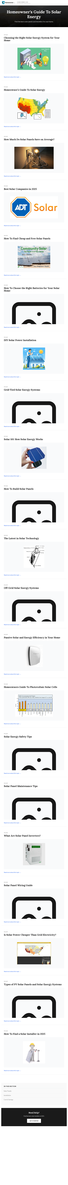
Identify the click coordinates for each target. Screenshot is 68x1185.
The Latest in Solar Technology (21, 538)
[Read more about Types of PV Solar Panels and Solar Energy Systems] (34, 1003)
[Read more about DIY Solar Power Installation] (34, 359)
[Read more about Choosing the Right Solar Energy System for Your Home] (34, 59)
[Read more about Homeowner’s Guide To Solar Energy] (34, 108)
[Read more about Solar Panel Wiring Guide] (34, 904)
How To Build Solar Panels (19, 488)
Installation (7, 1095)
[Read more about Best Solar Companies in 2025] (34, 207)
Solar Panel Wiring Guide (18, 885)
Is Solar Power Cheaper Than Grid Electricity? (30, 934)
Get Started (34, 1121)
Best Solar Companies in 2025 (20, 189)
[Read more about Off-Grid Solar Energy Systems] (34, 606)
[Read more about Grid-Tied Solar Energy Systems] (34, 408)
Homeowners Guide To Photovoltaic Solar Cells (30, 687)
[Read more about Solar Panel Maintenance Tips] (34, 804)
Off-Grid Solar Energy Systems (21, 587)
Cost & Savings (8, 1099)
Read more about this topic (12, 77)
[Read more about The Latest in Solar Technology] (34, 557)
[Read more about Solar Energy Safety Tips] (34, 755)
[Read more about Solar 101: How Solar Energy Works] (34, 458)
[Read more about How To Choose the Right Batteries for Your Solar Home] (34, 309)
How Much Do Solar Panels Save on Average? (29, 139)
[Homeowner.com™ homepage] (8, 3)
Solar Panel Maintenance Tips (21, 786)
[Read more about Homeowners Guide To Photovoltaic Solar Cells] (34, 705)
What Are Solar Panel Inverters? (22, 835)
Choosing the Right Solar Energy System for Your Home (32, 39)
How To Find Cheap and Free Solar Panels (27, 238)
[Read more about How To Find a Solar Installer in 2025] (34, 1052)
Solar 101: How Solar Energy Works (23, 439)
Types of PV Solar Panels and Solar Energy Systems (33, 984)
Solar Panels (7, 1091)
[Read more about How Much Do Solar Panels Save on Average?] (34, 158)
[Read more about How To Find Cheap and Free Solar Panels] (34, 257)
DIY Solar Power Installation (20, 340)
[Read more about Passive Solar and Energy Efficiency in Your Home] (34, 656)
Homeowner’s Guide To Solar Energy (24, 89)
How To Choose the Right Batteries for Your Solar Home (32, 289)
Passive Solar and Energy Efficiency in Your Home (32, 637)
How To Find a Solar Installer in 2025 (24, 1033)
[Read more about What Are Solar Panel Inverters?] (34, 854)
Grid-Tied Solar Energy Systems (22, 389)
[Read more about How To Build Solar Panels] (34, 507)
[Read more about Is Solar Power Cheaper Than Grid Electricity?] (34, 953)
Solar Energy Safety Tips (18, 736)
